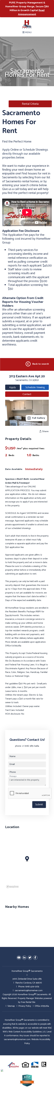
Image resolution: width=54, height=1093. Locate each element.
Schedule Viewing (35, 387)
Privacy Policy (24, 1006)
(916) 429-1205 (32, 987)
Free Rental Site (28, 1002)
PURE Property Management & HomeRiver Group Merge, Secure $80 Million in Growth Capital (27, 9)
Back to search (40, 364)
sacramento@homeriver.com (28, 990)
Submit (39, 804)
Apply (12, 387)
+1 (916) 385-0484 (30, 746)
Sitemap (11, 1006)
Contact (27, 394)
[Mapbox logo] (12, 886)
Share (45, 431)
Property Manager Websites (30, 998)
